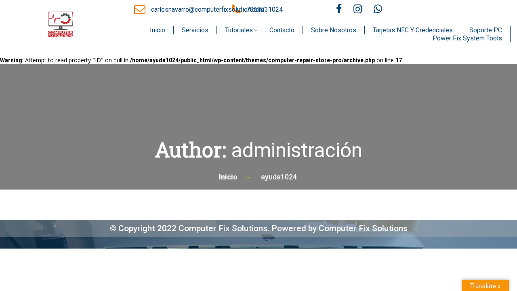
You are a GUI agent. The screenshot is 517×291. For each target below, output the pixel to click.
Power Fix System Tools (467, 38)
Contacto (281, 30)
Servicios (195, 30)
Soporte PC (485, 30)
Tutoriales (239, 30)
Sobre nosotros (333, 30)
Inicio (157, 30)
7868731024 (264, 9)
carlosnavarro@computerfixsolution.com (207, 9)
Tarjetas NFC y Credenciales (413, 30)
